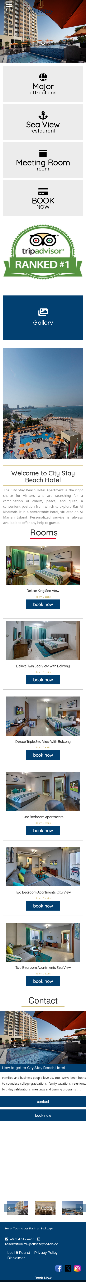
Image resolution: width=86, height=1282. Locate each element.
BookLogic (47, 1228)
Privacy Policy (46, 1253)
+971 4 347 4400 (21, 1239)
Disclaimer (16, 1258)
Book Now (43, 1277)
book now (43, 604)
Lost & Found (18, 1253)
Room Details (43, 596)
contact (43, 1101)
